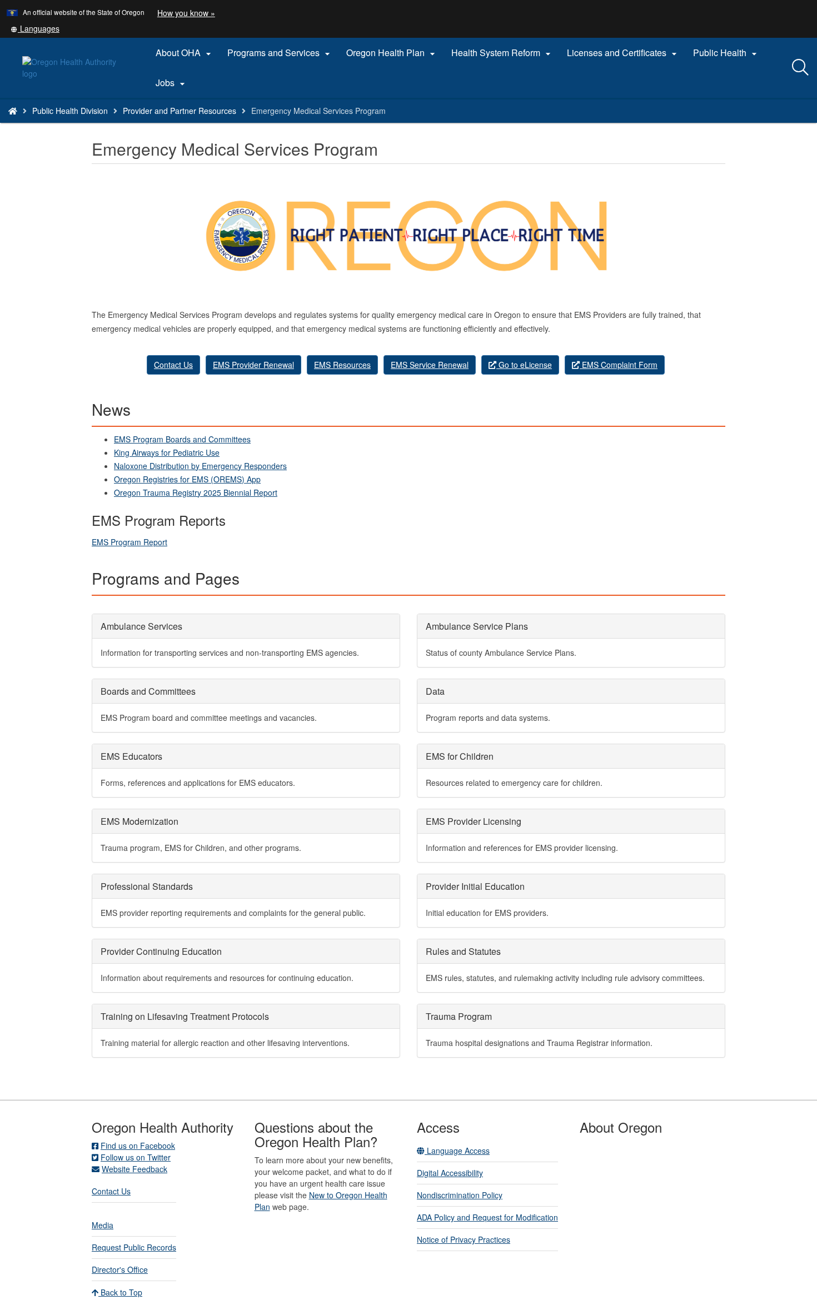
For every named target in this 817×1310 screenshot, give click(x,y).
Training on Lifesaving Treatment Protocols (185, 1016)
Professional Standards (147, 886)
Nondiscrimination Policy (459, 1195)
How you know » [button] (186, 12)
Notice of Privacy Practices (463, 1239)
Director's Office (120, 1269)
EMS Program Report (129, 541)
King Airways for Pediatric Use (167, 452)
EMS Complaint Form (618, 364)
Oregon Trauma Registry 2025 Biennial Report (195, 492)
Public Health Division (70, 110)
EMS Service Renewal (430, 364)
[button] (35, 28)
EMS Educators (131, 756)
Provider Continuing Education (161, 951)
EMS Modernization (139, 821)
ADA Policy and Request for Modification (487, 1217)
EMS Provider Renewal (253, 364)
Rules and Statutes (463, 951)
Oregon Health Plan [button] (392, 52)
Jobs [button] (172, 82)
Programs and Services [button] (280, 52)
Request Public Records (134, 1247)
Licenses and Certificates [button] (623, 52)
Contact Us (173, 364)
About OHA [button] (185, 52)
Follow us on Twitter (136, 1157)
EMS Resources (342, 364)
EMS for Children (460, 756)
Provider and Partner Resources (179, 110)
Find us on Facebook (138, 1145)
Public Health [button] (726, 52)
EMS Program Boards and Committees (182, 439)
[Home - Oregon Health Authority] (12, 110)
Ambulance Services (141, 626)
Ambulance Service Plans (477, 626)
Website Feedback (134, 1168)
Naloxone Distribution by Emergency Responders (200, 465)
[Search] (800, 67)
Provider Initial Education (475, 886)
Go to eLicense (524, 364)
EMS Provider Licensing (473, 821)
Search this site (127, 125)
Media (102, 1225)
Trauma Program (459, 1016)
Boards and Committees (148, 691)
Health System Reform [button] (502, 52)
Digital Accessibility (450, 1172)
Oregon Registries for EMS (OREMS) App (187, 479)
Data (435, 691)
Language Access (457, 1150)
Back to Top (120, 1292)
